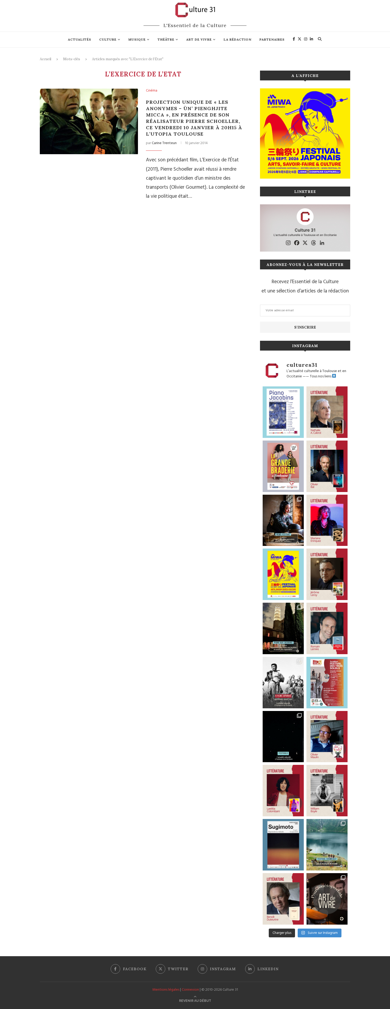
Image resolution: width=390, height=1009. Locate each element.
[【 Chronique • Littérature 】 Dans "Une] (327, 790)
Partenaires (272, 39)
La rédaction (238, 39)
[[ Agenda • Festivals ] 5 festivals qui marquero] (283, 736)
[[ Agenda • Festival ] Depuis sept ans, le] (327, 682)
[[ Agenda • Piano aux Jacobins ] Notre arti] (283, 628)
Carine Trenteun (164, 143)
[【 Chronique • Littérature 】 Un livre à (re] (283, 899)
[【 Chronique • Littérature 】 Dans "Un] (283, 790)
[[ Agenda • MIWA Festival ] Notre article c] (283, 520)
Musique (137, 39)
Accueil (45, 59)
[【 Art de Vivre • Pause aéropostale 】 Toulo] (327, 899)
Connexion (190, 990)
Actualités (79, 39)
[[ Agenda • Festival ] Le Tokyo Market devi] (283, 574)
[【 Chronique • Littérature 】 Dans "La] (327, 520)
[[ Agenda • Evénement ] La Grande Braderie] (283, 466)
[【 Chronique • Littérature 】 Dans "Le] (327, 466)
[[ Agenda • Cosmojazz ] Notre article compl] (327, 844)
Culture (107, 39)
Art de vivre (199, 39)
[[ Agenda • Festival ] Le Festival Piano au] (283, 412)
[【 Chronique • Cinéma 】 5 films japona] (283, 682)
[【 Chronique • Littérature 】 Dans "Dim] (327, 412)
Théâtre (166, 39)
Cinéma (151, 91)
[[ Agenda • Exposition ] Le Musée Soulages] (283, 844)
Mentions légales (165, 990)
